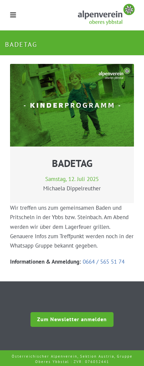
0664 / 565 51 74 (104, 261)
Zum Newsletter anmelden (72, 319)
